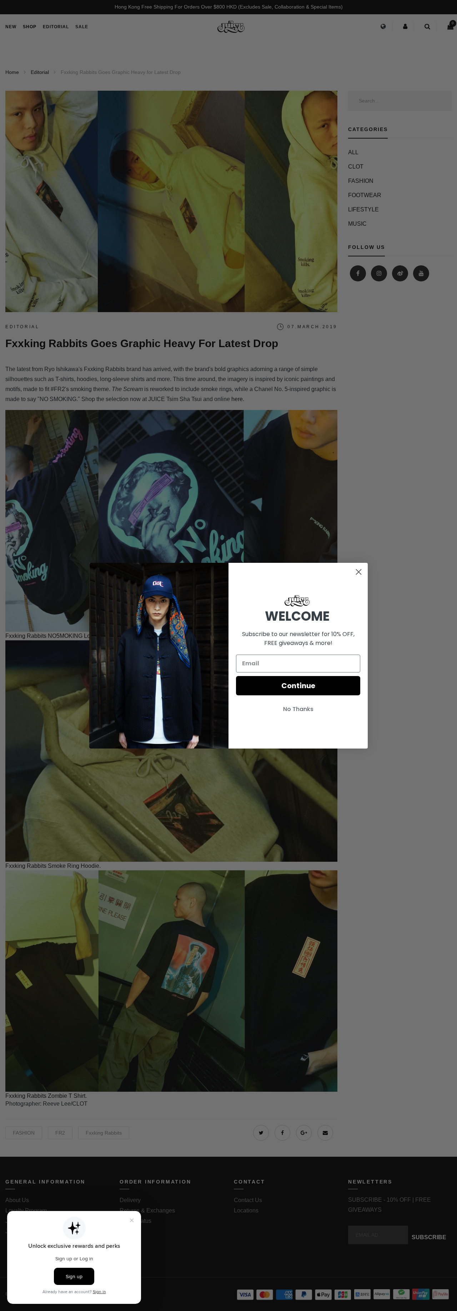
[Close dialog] (358, 572)
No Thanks (298, 709)
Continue (298, 686)
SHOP (29, 26)
